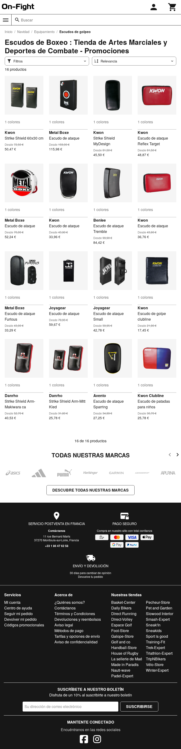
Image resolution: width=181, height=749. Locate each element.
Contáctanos (56, 531)
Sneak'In (153, 625)
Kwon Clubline (151, 395)
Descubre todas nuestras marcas (90, 490)
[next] (177, 455)
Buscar (27, 20)
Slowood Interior (159, 613)
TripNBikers (156, 659)
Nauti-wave (120, 670)
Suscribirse (139, 706)
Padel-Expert (122, 676)
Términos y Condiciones (74, 613)
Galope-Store (122, 636)
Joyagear (57, 307)
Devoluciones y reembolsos (77, 619)
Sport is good (157, 636)
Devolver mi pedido (20, 619)
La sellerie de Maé (126, 659)
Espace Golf (121, 625)
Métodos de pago (68, 630)
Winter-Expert (157, 670)
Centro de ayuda (18, 608)
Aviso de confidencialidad (76, 642)
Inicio (8, 31)
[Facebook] (84, 739)
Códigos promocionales (24, 625)
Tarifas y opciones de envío (77, 636)
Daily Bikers (121, 608)
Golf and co (120, 642)
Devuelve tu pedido (90, 577)
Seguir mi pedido (18, 613)
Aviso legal (63, 625)
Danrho (11, 395)
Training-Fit (155, 642)
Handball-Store (124, 647)
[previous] (169, 455)
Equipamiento (44, 31)
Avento (99, 395)
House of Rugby (124, 653)
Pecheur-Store (158, 602)
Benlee (99, 220)
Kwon (10, 132)
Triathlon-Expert (159, 653)
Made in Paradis (125, 664)
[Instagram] (97, 739)
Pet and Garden (159, 608)
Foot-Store (120, 630)
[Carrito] (172, 7)
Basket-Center (123, 602)
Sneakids (154, 630)
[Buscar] (17, 19)
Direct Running (123, 613)
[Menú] (5, 20)
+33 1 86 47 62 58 (56, 546)
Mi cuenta (12, 602)
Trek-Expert (155, 647)
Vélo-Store (155, 664)
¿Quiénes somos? (69, 602)
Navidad (23, 31)
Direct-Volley (121, 619)
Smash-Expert (158, 619)
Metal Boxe (59, 132)
